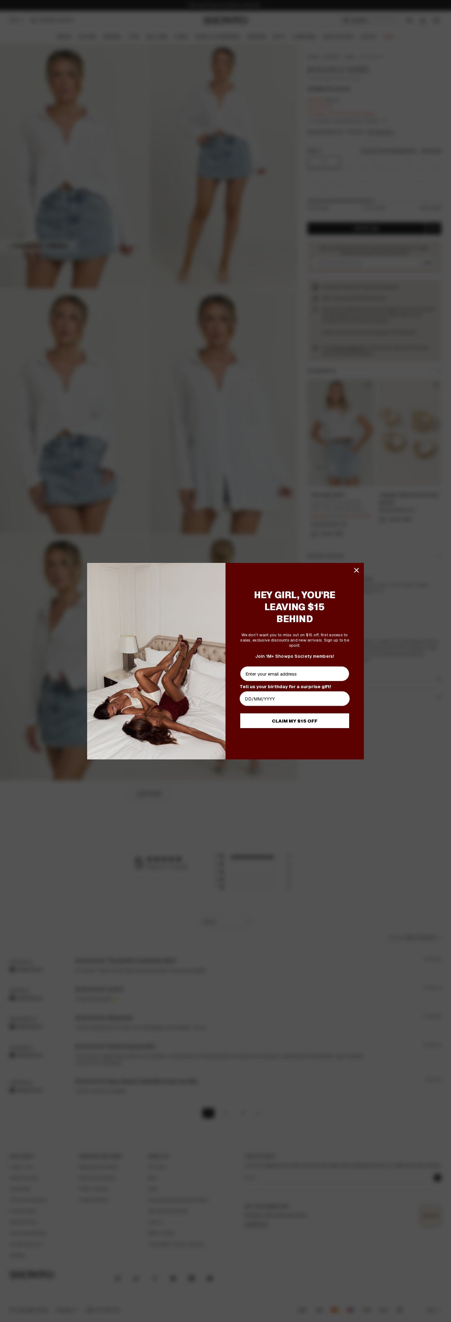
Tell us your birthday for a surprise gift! (285, 686)
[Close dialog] (356, 570)
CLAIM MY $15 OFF (295, 721)
